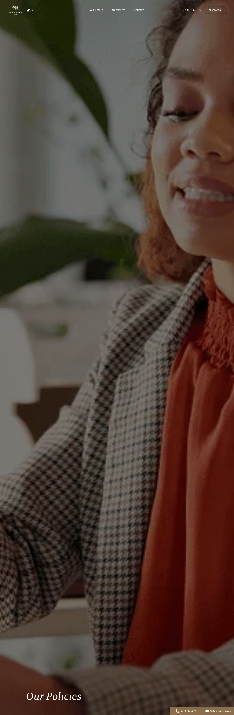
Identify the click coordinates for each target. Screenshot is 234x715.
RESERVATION (215, 10)
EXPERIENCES (118, 10)
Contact (139, 10)
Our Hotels (96, 10)
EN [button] (200, 10)
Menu (186, 10)
